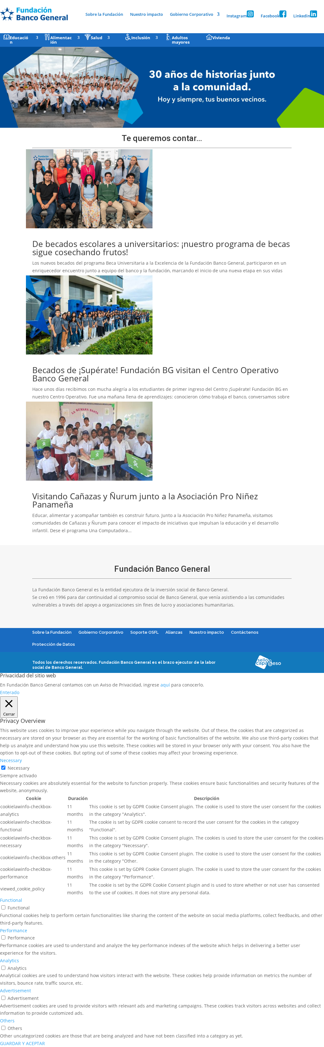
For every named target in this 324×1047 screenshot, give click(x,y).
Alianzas (174, 632)
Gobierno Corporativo (191, 14)
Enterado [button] (9, 692)
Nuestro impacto (146, 14)
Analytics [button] (9, 961)
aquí (165, 685)
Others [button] (7, 1021)
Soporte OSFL (144, 632)
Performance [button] (13, 930)
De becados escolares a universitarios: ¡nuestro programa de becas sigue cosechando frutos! (161, 248)
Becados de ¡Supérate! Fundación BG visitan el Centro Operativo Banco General (155, 374)
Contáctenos (245, 632)
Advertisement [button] (15, 991)
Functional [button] (11, 900)
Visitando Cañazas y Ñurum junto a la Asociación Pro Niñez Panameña (145, 500)
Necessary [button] (11, 760)
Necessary (18, 768)
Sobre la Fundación (104, 14)
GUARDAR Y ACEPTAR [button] (22, 1043)
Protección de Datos (53, 644)
